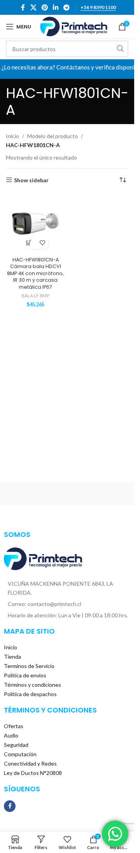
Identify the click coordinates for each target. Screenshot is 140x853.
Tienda (12, 656)
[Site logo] (73, 26)
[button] (28, 242)
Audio (11, 735)
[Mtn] (99, 493)
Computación (20, 754)
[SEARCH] (120, 49)
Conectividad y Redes (30, 763)
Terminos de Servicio (29, 666)
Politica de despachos (30, 694)
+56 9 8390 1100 (98, 7)
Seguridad (16, 744)
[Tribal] (35, 493)
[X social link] (33, 7)
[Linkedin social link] (56, 7)
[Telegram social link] (66, 7)
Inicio (12, 136)
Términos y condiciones (32, 684)
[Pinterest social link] (44, 7)
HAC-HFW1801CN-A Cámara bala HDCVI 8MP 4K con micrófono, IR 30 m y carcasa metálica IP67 (35, 273)
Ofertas (13, 726)
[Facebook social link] (23, 7)
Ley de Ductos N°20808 (33, 772)
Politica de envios (25, 675)
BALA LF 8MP (35, 296)
